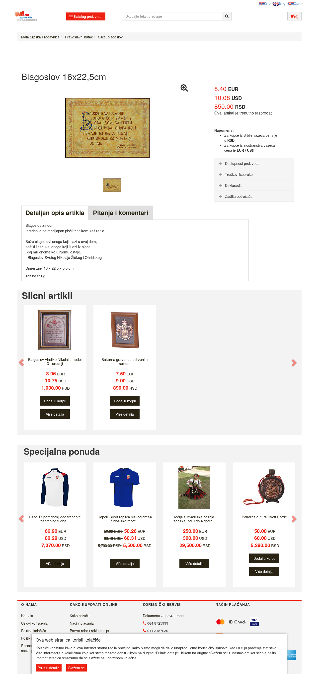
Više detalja (55, 414)
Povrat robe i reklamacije (89, 630)
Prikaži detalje (49, 667)
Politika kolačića (33, 630)
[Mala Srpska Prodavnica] (24, 16)
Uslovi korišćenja (34, 623)
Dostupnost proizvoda (242, 163)
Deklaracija (233, 185)
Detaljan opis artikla (54, 212)
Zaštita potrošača (238, 196)
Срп (297, 3)
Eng (282, 3)
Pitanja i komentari (120, 212)
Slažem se (76, 667)
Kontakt (27, 615)
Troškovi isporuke (239, 174)
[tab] (254, 163)
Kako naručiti (80, 615)
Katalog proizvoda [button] (88, 16)
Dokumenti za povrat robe (163, 615)
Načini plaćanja (82, 623)
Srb (268, 3)
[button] (21, 362)
